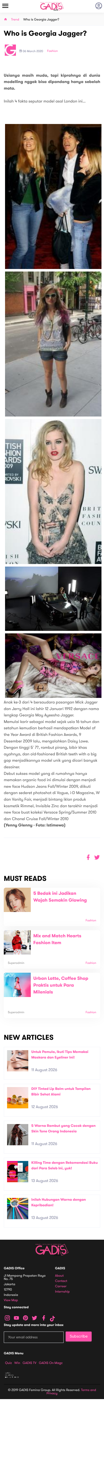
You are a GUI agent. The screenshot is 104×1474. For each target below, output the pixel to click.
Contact (61, 1281)
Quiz (8, 1363)
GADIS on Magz (51, 1363)
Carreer (61, 1286)
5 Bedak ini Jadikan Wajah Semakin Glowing (60, 896)
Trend (15, 19)
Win (17, 1363)
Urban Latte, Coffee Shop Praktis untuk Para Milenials (60, 985)
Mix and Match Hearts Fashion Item (57, 939)
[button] (97, 857)
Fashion (52, 51)
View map (11, 1300)
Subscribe (79, 1336)
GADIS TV (29, 1363)
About (59, 1275)
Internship (62, 1291)
